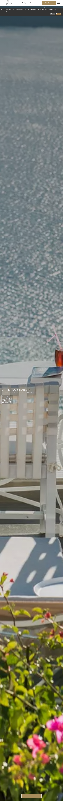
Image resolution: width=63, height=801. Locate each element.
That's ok (58, 14)
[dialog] (31, 12)
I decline (52, 14)
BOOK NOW (31, 796)
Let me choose (5, 14)
